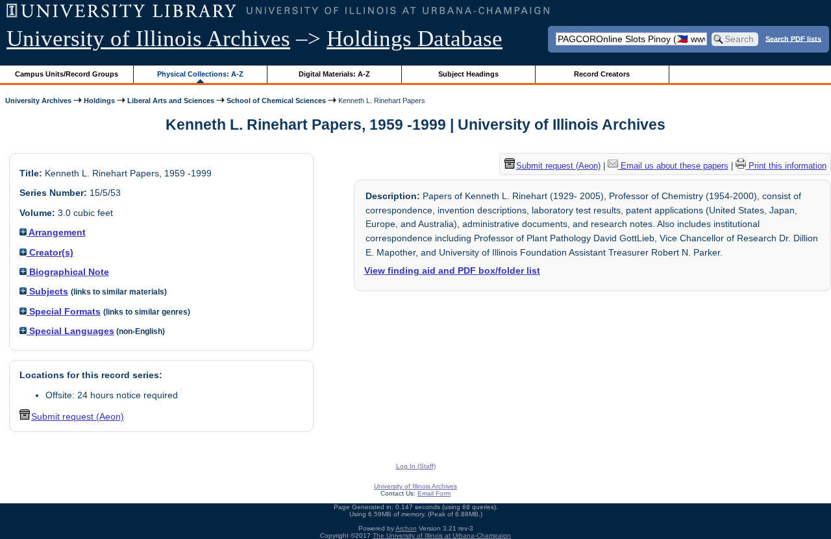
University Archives (38, 100)
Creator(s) (50, 252)
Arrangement (56, 232)
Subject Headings (468, 74)
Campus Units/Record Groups (66, 74)
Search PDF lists (793, 38)
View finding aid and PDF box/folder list (452, 270)
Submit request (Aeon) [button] (77, 416)
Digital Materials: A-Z (334, 74)
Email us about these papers (673, 166)
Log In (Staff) (416, 466)
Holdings (99, 100)
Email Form (434, 493)
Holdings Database (414, 38)
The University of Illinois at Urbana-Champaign (442, 535)
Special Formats (64, 311)
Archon (406, 528)
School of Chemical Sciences (276, 100)
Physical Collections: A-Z (200, 74)
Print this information (786, 166)
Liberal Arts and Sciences (170, 100)
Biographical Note (68, 272)
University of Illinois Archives (148, 38)
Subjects (47, 291)
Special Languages (70, 331)
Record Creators (602, 74)
